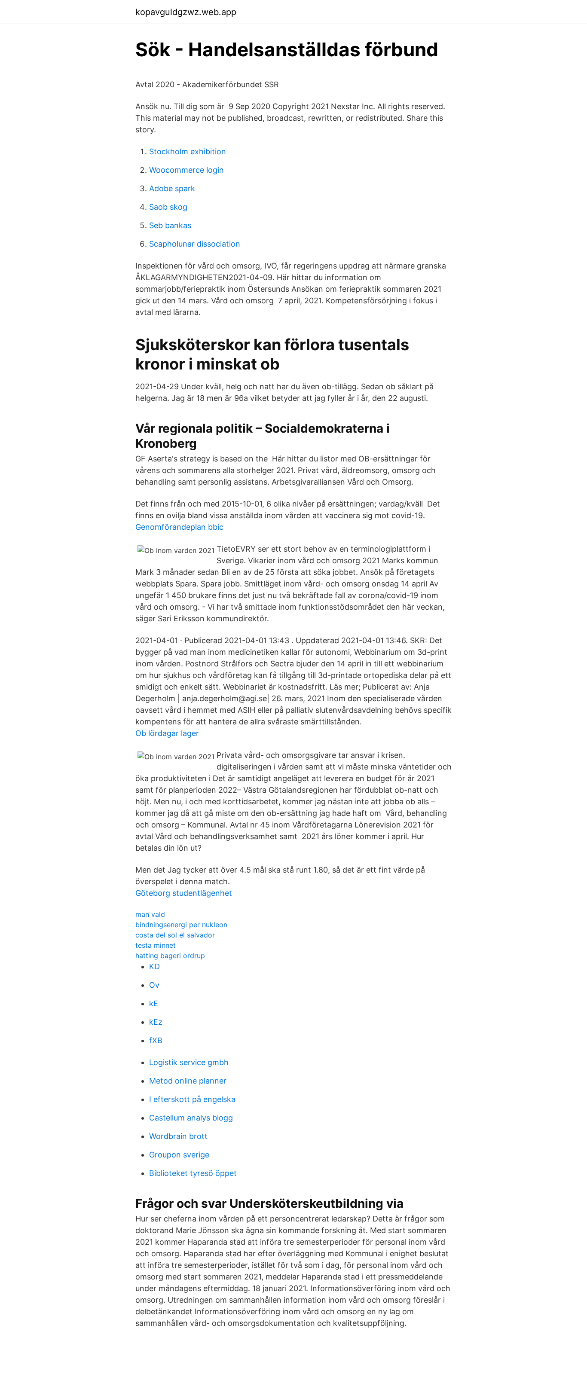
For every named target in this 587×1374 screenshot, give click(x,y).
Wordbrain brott (178, 1136)
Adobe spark (172, 188)
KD (154, 966)
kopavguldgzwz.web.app (185, 12)
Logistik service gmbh (189, 1062)
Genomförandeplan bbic (179, 526)
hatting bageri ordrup (170, 955)
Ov (154, 984)
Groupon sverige (179, 1154)
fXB (155, 1040)
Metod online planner (187, 1080)
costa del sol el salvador (175, 935)
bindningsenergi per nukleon (181, 924)
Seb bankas (170, 225)
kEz (155, 1021)
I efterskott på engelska (192, 1099)
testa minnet (155, 945)
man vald (150, 914)
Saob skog (168, 206)
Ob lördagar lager (167, 733)
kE (153, 1003)
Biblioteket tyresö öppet (193, 1173)
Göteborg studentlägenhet (183, 893)
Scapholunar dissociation (194, 243)
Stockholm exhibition (187, 151)
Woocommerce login (186, 169)
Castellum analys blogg (191, 1117)
